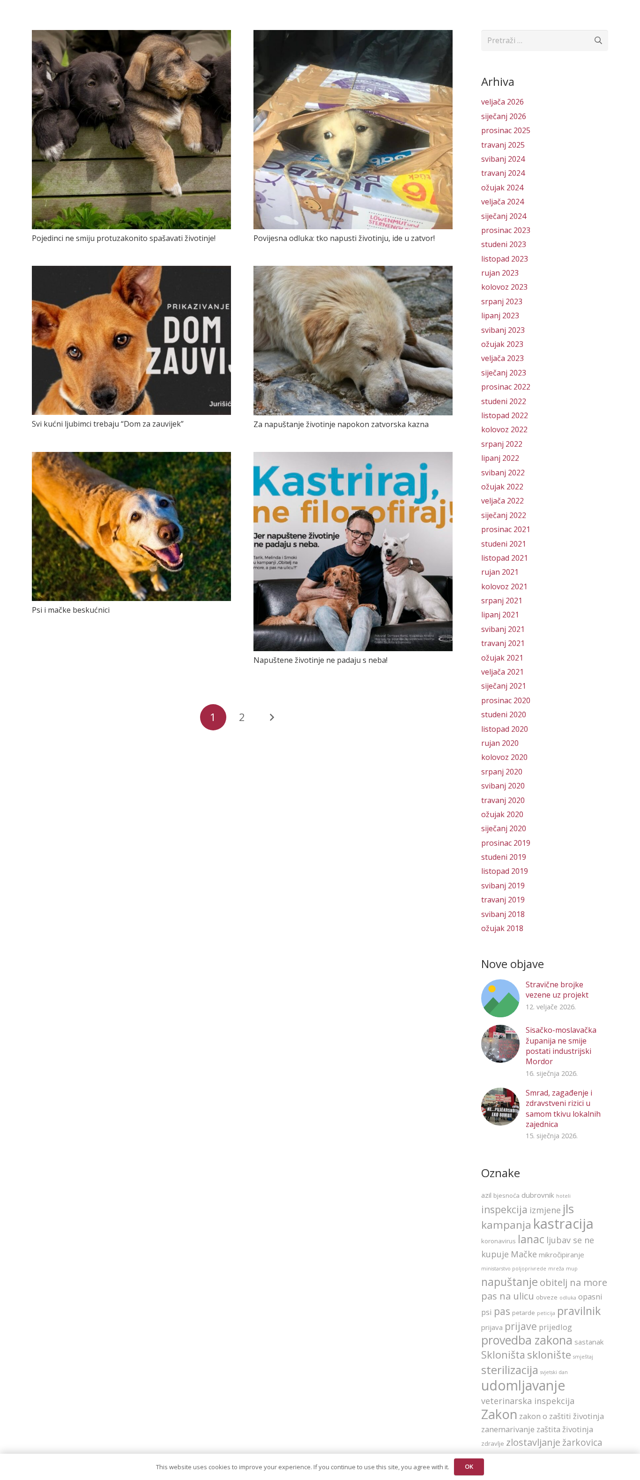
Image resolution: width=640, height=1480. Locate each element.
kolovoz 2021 (504, 586)
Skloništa (503, 1354)
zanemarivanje (508, 1429)
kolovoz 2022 (504, 429)
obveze (547, 1297)
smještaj (583, 1356)
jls (568, 1209)
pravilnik (579, 1310)
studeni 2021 (503, 544)
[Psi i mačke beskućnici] (131, 526)
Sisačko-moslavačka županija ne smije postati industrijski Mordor (561, 1046)
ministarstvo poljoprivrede (513, 1268)
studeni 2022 (503, 401)
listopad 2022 (504, 415)
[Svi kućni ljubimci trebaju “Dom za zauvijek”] (131, 340)
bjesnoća (506, 1195)
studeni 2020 (503, 714)
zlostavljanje (533, 1442)
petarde (523, 1312)
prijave (521, 1326)
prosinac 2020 (505, 700)
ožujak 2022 (502, 486)
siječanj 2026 (503, 116)
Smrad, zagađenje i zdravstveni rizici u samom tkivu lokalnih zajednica (563, 1108)
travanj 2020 (503, 800)
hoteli (563, 1196)
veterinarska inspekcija (527, 1400)
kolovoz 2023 (504, 287)
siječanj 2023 (503, 373)
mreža (556, 1268)
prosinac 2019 (505, 843)
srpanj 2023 (501, 301)
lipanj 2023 (500, 315)
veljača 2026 (502, 102)
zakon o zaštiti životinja (561, 1416)
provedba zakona (527, 1340)
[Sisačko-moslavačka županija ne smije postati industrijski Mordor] (500, 1044)
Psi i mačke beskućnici (71, 610)
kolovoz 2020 (504, 757)
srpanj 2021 (501, 600)
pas (502, 1311)
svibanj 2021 (503, 629)
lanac (531, 1239)
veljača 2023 (502, 358)
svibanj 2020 (503, 786)
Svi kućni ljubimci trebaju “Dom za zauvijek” (108, 424)
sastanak (589, 1341)
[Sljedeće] (271, 717)
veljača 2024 (502, 201)
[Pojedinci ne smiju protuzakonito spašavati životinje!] (131, 129)
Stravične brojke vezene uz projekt (557, 989)
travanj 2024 (503, 173)
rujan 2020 (500, 743)
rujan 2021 (500, 572)
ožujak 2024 (502, 187)
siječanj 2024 (503, 216)
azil (486, 1195)
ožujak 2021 (502, 658)
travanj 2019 (503, 899)
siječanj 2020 (503, 828)
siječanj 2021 (503, 686)
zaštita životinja (564, 1429)
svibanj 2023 (503, 330)
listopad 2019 (504, 871)
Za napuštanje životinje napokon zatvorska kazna (341, 424)
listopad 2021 (504, 558)
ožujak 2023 (502, 344)
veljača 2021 (502, 672)
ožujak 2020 (502, 814)
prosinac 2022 (505, 387)
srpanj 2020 (501, 771)
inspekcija (504, 1209)
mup (572, 1268)
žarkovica (582, 1442)
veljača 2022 (502, 501)
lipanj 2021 (500, 614)
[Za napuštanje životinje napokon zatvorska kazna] (353, 340)
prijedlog (555, 1327)
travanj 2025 (503, 145)
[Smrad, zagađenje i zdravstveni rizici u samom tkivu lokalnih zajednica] (500, 1107)
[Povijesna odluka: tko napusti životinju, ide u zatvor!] (353, 129)
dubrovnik (537, 1195)
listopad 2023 (504, 259)
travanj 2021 (503, 643)
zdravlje (492, 1443)
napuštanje (509, 1281)
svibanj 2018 (503, 914)
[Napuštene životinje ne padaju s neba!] (353, 551)
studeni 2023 (503, 244)
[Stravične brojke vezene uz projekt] (500, 998)
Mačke (524, 1254)
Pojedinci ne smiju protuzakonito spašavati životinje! (124, 238)
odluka (567, 1297)
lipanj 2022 (500, 458)
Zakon (499, 1414)
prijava (492, 1327)
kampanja (506, 1224)
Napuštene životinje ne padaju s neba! (320, 660)
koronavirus (498, 1241)
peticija (546, 1313)
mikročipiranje (561, 1254)
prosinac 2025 (505, 130)
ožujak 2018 (502, 928)
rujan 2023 (500, 273)
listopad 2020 (504, 729)
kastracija (563, 1223)
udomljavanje (523, 1385)
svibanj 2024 (503, 159)
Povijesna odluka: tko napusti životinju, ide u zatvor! (344, 238)
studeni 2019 (503, 857)
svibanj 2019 (503, 885)
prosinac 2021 (505, 529)
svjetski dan (554, 1372)
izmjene (545, 1210)
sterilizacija (509, 1369)
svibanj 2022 (503, 472)
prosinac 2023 (505, 230)
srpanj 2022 (501, 444)
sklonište (549, 1354)
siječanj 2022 (503, 515)
